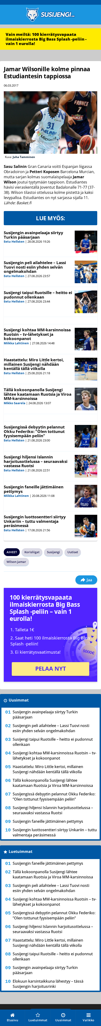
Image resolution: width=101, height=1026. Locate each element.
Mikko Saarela (14, 403)
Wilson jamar (16, 562)
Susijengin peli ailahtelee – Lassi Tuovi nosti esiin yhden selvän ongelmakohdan (35, 267)
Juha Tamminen (24, 157)
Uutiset (72, 552)
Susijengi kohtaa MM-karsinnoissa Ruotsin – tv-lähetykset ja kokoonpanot (37, 334)
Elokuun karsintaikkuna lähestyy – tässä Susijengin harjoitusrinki (48, 984)
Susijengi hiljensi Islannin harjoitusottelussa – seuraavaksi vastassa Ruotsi (35, 461)
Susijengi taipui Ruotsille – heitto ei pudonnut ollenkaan (38, 295)
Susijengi (53, 552)
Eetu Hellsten (14, 241)
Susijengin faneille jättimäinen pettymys (33, 489)
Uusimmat (19, 700)
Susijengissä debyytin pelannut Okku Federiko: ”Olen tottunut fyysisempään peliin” (34, 431)
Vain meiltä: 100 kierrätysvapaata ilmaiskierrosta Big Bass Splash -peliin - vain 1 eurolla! (46, 39)
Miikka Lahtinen (16, 343)
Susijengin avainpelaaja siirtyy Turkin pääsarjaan (33, 235)
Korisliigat (31, 552)
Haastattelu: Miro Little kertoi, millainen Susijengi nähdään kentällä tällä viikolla (34, 364)
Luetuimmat (20, 851)
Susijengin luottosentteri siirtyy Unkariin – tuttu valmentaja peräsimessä (35, 521)
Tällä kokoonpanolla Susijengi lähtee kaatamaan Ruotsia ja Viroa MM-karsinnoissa (37, 394)
